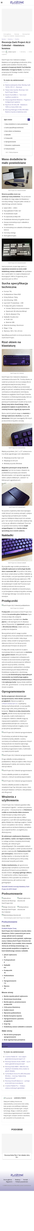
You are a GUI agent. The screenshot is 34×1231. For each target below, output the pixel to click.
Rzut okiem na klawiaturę (13, 131)
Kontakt (25, 1179)
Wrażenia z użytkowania (12, 145)
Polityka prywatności (21, 1182)
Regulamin (9, 1182)
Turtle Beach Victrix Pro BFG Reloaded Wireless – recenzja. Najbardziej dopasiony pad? (17, 1076)
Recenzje (16, 34)
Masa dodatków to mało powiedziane (16, 124)
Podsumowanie (10, 149)
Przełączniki (8, 138)
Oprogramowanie (10, 142)
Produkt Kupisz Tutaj (9, 928)
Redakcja (17, 1179)
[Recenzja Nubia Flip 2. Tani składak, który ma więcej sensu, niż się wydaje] (17, 1144)
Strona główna (7, 34)
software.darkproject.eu (10, 703)
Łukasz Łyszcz (20, 1098)
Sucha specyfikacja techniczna (14, 127)
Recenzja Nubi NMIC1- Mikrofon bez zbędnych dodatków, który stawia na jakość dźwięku (17, 1069)
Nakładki (8, 134)
